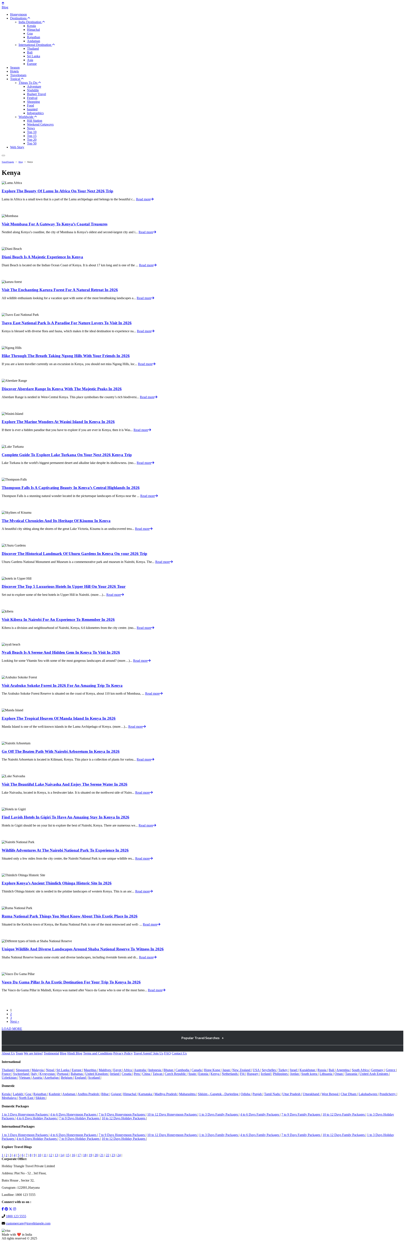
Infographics (35, 113)
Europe (32, 64)
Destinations (18, 18)
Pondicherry (388, 1094)
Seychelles (269, 1070)
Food (30, 105)
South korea (309, 1074)
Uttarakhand (311, 1094)
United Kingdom (97, 1074)
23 (113, 1155)
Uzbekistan (10, 1077)
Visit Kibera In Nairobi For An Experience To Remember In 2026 (58, 619)
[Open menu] (3, 155)
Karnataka (145, 1094)
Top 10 (31, 132)
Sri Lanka (33, 56)
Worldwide (26, 117)
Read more (143, 199)
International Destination (35, 45)
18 (84, 1155)
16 (73, 1155)
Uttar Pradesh (291, 1094)
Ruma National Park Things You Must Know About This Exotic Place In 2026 (70, 916)
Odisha (246, 1094)
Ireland (115, 1074)
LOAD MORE (12, 1028)
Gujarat (116, 1094)
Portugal (63, 1074)
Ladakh (18, 1094)
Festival (32, 98)
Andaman (33, 41)
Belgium (67, 1077)
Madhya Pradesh (166, 1094)
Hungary (253, 1074)
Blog (5, 7)
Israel (294, 1070)
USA (256, 1070)
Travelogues (18, 75)
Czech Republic (176, 1074)
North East (26, 1098)
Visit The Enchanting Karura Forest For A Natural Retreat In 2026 (60, 290)
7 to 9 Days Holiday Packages (79, 1118)
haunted (32, 109)
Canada (197, 1070)
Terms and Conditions (97, 1053)
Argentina (343, 1070)
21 (102, 1155)
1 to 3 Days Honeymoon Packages (25, 1114)
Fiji (242, 1074)
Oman (339, 1074)
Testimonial (51, 1053)
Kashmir (55, 1094)
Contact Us (179, 1053)
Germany (377, 1070)
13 (56, 1155)
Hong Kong (212, 1070)
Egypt (117, 1070)
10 (39, 1155)
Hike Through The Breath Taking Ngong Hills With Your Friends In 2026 (66, 356)
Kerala (31, 26)
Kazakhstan (308, 1070)
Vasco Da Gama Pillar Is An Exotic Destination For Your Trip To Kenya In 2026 (71, 982)
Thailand (33, 48)
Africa (128, 1070)
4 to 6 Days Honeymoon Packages (73, 1114)
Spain (192, 1074)
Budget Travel (36, 94)
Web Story (17, 147)
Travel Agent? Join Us (148, 1053)
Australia (140, 1070)
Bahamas (77, 1074)
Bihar (105, 1094)
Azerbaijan (51, 1077)
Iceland (266, 1074)
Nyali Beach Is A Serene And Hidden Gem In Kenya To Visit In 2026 (61, 652)
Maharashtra (187, 1094)
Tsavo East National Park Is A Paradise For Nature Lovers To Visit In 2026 (67, 323)
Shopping (33, 101)
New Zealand (241, 1070)
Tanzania (351, 1074)
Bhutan (168, 1070)
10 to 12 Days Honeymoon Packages (172, 1114)
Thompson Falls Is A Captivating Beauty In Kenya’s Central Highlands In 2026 (71, 487)
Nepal (50, 1070)
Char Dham (349, 1094)
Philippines (281, 1074)
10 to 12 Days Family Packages (344, 1114)
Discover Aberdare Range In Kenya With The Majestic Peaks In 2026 (62, 389)
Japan (226, 1070)
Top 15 (31, 136)
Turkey (283, 1070)
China (146, 1074)
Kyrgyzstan (47, 1074)
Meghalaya (9, 1098)
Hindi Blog (74, 1053)
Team (19, 1053)
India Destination (30, 22)
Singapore (23, 1070)
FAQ (167, 1053)
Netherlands (230, 1074)
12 (50, 1155)
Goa (30, 33)
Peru (137, 1074)
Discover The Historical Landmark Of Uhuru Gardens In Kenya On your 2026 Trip (74, 553)
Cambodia (183, 1070)
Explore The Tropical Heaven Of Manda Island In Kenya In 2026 (59, 718)
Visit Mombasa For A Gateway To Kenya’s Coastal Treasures (54, 224)
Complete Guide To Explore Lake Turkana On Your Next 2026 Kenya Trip (67, 455)
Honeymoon (18, 14)
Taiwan (158, 1074)
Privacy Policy (123, 1053)
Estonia (203, 1074)
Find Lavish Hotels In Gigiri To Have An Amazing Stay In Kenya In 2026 (65, 817)
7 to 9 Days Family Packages (301, 1114)
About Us (8, 1053)
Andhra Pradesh (88, 1094)
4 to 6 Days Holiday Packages (37, 1118)
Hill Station (34, 120)
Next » (14, 1021)
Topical (15, 79)
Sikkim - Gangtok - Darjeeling (218, 1094)
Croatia (127, 1074)
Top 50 (31, 143)
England (81, 1077)
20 (96, 1155)
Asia (30, 60)
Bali (29, 52)
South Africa (361, 1070)
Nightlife (33, 90)
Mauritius (90, 1070)
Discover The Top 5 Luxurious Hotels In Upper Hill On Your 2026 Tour (64, 586)
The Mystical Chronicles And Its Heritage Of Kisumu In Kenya (56, 521)
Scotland (94, 1077)
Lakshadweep (368, 1094)
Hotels (14, 71)
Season (15, 67)
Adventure (34, 86)
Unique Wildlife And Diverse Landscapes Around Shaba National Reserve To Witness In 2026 (83, 949)
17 (79, 1155)
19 (90, 1155)
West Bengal (330, 1094)
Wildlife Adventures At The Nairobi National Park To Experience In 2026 (65, 850)
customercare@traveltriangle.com (28, 1223)
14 (62, 1155)
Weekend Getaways (40, 124)
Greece (391, 1070)
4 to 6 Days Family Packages (260, 1114)
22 (107, 1155)
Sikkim (40, 1098)
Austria (37, 1077)
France (7, 1074)
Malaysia (38, 1070)
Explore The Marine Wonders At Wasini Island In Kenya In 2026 (58, 421)
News (31, 128)
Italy (34, 1074)
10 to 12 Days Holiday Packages (124, 1118)
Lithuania (326, 1074)
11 (45, 1155)
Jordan (295, 1074)
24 (119, 1155)
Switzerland (21, 1074)
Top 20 (31, 139)
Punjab (257, 1094)
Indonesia (155, 1070)
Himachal (33, 29)
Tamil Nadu (272, 1094)
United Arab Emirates (374, 1074)
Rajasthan (33, 37)
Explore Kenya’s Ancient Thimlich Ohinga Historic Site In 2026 (57, 883)
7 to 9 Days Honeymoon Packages (122, 1114)
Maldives (105, 1070)
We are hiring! (33, 1053)
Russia (322, 1070)
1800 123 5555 (16, 1216)
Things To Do (28, 82)
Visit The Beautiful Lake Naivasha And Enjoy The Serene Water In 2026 (64, 784)
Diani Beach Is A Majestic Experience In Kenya (42, 257)
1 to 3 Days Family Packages (219, 1114)
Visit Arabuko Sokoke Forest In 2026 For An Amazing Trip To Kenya (62, 685)
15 (67, 1155)
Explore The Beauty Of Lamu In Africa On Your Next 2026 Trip (57, 191)
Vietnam (25, 1077)
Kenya (215, 1074)
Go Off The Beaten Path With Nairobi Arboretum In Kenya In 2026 (61, 751)
